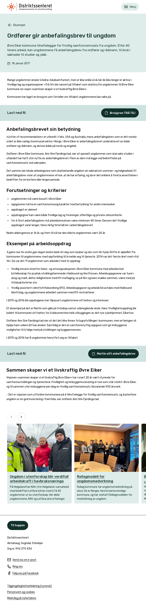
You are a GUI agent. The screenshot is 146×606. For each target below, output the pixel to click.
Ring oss (15, 566)
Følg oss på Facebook (23, 573)
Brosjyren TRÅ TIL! (122, 113)
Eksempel (19, 25)
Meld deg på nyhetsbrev (21, 598)
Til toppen (18, 525)
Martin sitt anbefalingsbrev (116, 353)
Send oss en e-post (21, 560)
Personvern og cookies (21, 592)
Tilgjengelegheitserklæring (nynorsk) (29, 586)
